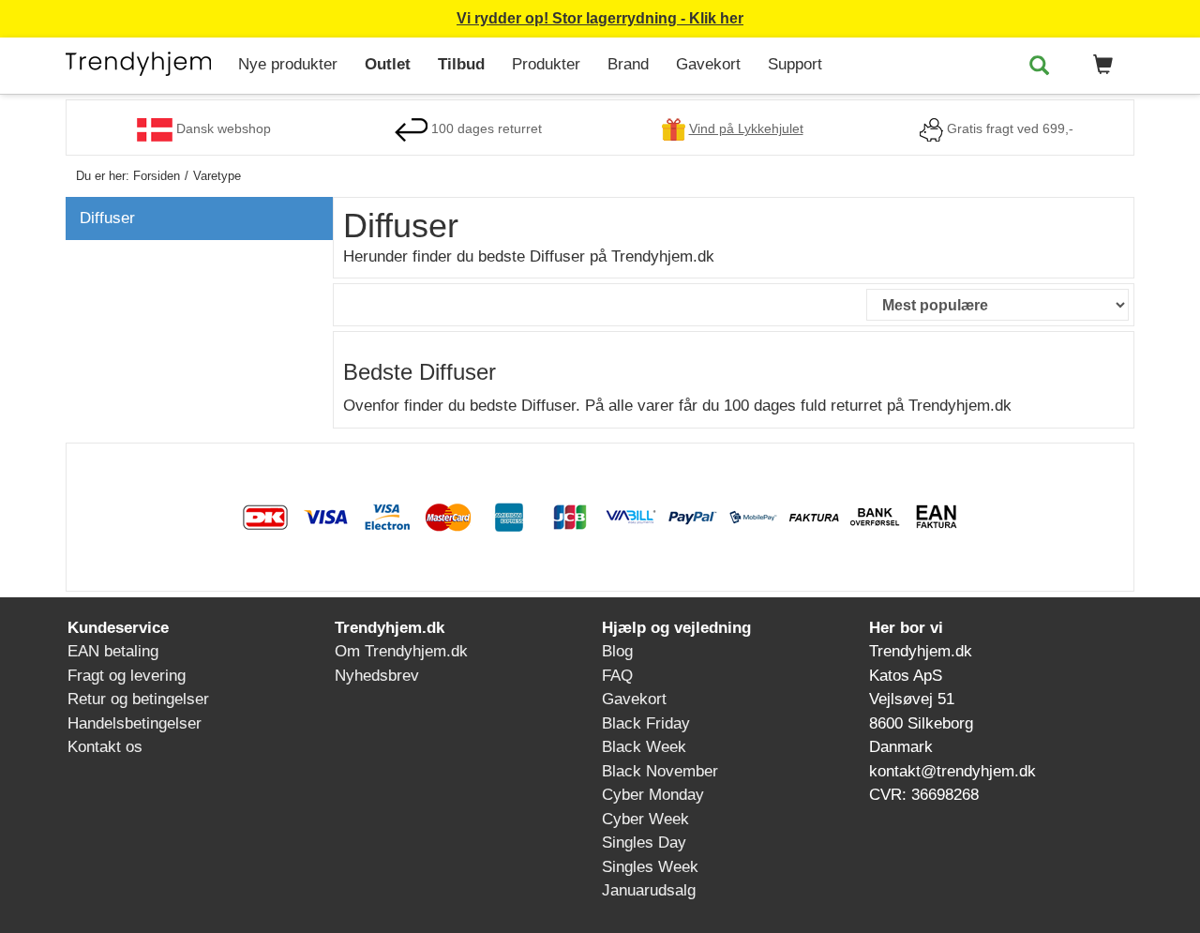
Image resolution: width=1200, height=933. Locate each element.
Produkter (546, 64)
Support (795, 64)
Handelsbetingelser (135, 723)
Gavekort (708, 64)
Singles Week (650, 867)
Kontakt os (105, 747)
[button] (1099, 65)
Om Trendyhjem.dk (401, 651)
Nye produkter (288, 64)
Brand (628, 64)
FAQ (617, 676)
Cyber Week (645, 819)
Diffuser (107, 218)
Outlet (388, 64)
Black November (660, 771)
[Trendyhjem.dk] (145, 62)
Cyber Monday (653, 795)
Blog (617, 651)
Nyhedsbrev (377, 676)
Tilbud (461, 64)
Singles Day (644, 842)
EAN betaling (113, 651)
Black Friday (646, 723)
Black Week (644, 747)
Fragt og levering (127, 676)
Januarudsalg (649, 890)
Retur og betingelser (138, 699)
